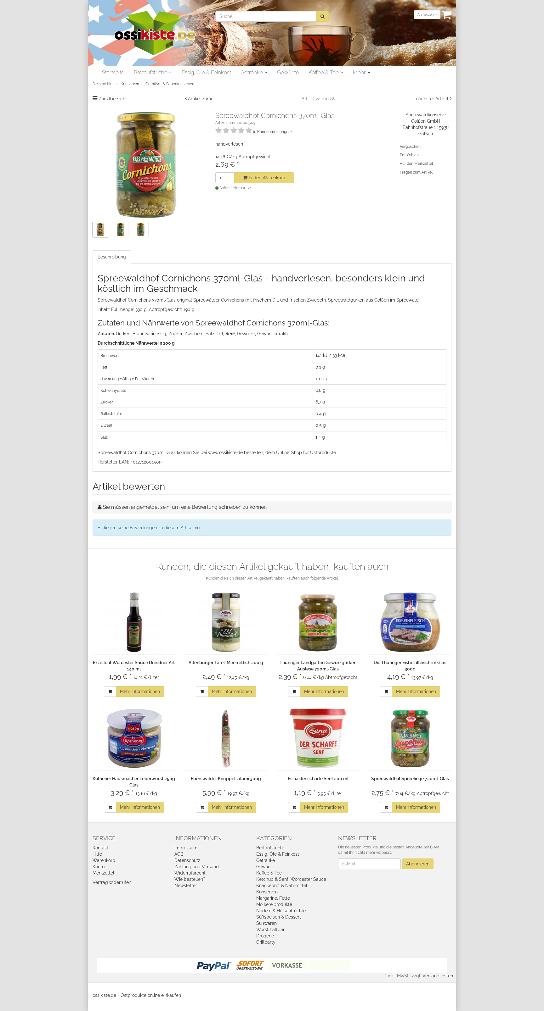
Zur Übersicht (113, 98)
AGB (178, 854)
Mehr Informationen (140, 691)
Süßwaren (266, 923)
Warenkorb (104, 860)
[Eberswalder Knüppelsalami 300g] (226, 738)
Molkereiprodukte (274, 904)
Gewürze (288, 72)
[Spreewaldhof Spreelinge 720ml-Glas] (410, 738)
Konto (99, 866)
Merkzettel (103, 872)
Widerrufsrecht (190, 872)
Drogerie (265, 935)
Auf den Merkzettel (416, 163)
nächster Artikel (433, 98)
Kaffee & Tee (324, 72)
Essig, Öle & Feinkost (206, 72)
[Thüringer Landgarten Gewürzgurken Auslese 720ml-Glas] (318, 622)
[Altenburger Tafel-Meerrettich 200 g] (226, 622)
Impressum (185, 847)
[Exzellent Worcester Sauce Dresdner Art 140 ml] (134, 622)
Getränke (252, 72)
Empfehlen (409, 155)
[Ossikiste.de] (155, 32)
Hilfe (97, 854)
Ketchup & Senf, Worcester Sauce (291, 879)
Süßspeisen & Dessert (278, 916)
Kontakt (100, 847)
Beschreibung (112, 256)
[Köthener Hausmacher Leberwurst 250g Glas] (134, 738)
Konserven (267, 891)
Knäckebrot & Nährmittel (281, 885)
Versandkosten (437, 975)
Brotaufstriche (151, 72)
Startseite (113, 72)
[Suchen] (322, 16)
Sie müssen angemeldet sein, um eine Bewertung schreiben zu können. (185, 507)
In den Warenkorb (266, 177)
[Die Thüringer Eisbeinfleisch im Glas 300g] (410, 622)
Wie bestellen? (189, 879)
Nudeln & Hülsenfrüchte (281, 910)
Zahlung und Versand (196, 866)
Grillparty (265, 942)
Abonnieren (417, 863)
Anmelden (425, 15)
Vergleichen (410, 146)
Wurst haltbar (270, 929)
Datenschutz (187, 860)
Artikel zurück (202, 98)
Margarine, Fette (273, 898)
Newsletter (185, 885)
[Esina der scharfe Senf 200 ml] (318, 738)
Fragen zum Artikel (416, 172)
